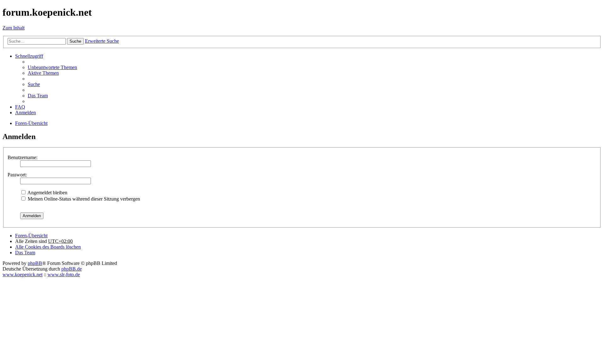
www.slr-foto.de (64, 274)
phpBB (35, 263)
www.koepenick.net (22, 274)
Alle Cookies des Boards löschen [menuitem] (48, 247)
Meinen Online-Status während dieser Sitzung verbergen (83, 199)
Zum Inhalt (14, 27)
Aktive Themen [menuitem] (43, 73)
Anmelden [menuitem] (25, 112)
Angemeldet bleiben (46, 192)
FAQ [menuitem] (20, 107)
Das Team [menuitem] (38, 95)
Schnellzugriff (29, 56)
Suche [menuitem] (34, 84)
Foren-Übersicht (31, 235)
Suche (75, 41)
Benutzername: (22, 157)
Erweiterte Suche (102, 41)
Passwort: (17, 174)
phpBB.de (71, 269)
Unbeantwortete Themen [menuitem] (52, 67)
